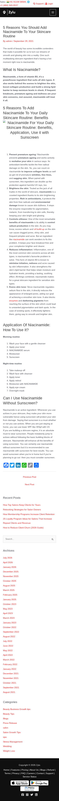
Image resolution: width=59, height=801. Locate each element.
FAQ (23, 773)
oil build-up (38, 229)
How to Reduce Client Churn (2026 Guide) (23, 528)
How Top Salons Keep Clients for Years (21, 505)
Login (50, 4)
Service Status (29, 777)
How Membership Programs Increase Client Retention (29, 514)
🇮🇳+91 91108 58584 (16, 2)
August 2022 (9, 636)
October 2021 (9, 683)
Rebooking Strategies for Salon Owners (22, 510)
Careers (31, 773)
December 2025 (10, 572)
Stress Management (12, 742)
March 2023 (9, 618)
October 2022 (9, 627)
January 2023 (9, 623)
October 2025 (9, 581)
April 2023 (8, 613)
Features (15, 770)
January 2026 (9, 567)
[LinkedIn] (36, 794)
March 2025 (9, 590)
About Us (34, 770)
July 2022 (7, 641)
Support (39, 4)
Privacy (15, 773)
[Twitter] (31, 794)
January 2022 (9, 669)
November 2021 (10, 678)
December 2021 (10, 673)
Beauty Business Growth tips (16, 709)
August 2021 (9, 692)
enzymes (13, 301)
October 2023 (9, 604)
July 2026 (7, 558)
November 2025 (10, 576)
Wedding (7, 746)
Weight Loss (9, 751)
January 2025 (9, 599)
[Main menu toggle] (53, 12)
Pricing (24, 770)
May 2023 (8, 609)
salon (5, 728)
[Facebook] (22, 794)
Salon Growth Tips (12, 732)
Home (6, 770)
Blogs (5, 718)
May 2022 (8, 650)
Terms (7, 773)
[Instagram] (27, 794)
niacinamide (19, 239)
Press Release (10, 723)
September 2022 (11, 632)
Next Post (29, 484)
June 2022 (8, 646)
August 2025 (9, 586)
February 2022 (10, 664)
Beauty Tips (8, 714)
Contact (40, 773)
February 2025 (10, 595)
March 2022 (9, 660)
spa (5, 737)
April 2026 (8, 562)
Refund (50, 770)
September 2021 (11, 687)
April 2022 (8, 655)
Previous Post (29, 477)
